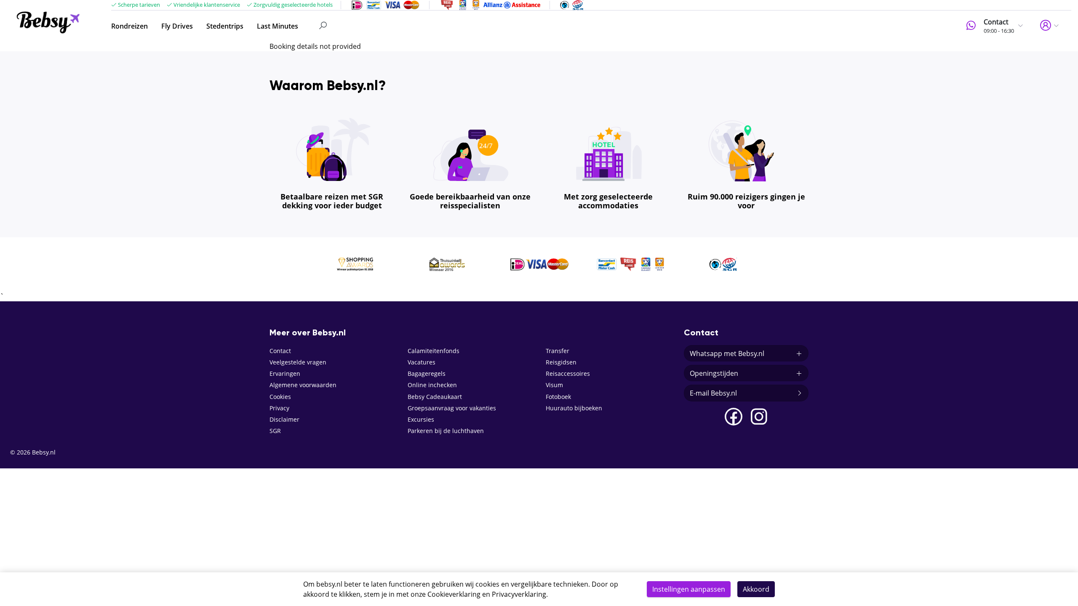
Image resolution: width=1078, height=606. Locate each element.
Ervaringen (285, 373)
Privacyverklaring (519, 594)
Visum (554, 385)
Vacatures (421, 362)
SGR (275, 431)
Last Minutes (277, 26)
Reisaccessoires (568, 373)
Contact (280, 351)
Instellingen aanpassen (688, 589)
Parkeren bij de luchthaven (446, 431)
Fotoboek (558, 397)
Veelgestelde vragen (298, 362)
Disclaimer (284, 419)
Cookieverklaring (453, 594)
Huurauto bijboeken (574, 408)
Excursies (421, 419)
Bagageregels (427, 373)
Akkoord (756, 589)
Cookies (280, 397)
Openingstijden (714, 373)
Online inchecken (432, 385)
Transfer (557, 351)
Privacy (279, 408)
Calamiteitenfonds (433, 351)
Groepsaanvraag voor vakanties (452, 408)
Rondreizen (129, 26)
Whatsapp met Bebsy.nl (727, 353)
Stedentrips (224, 26)
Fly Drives (177, 26)
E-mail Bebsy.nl (713, 393)
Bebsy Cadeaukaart (435, 397)
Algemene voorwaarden (303, 385)
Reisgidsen (561, 362)
